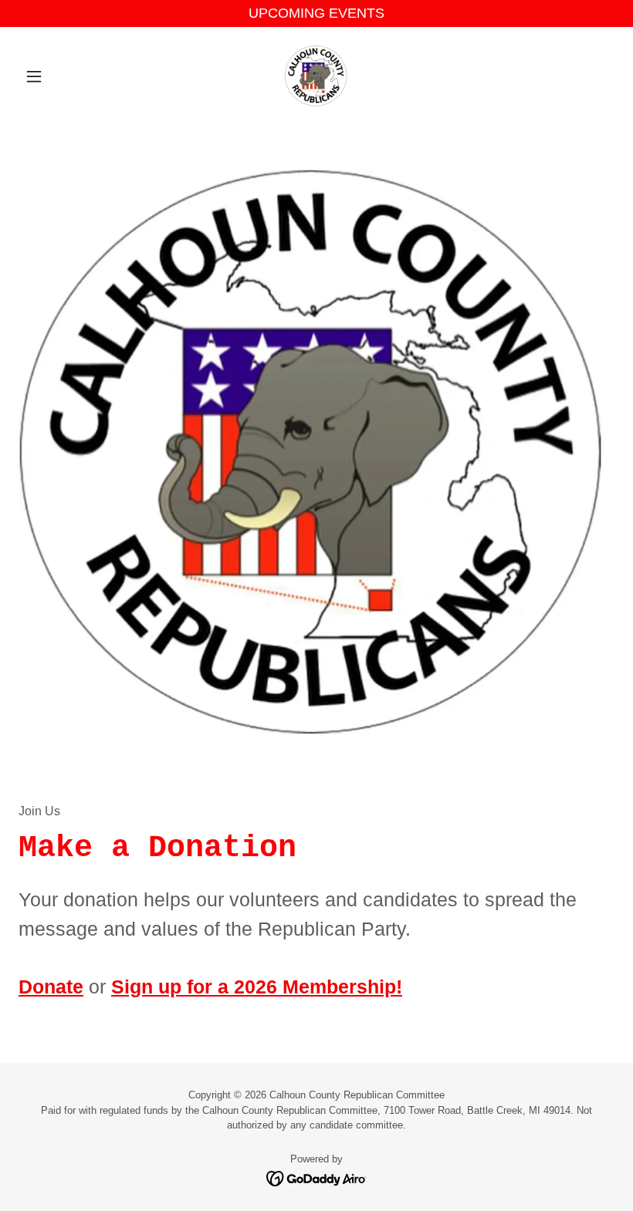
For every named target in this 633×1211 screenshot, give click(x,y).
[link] (316, 76)
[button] (63, 76)
